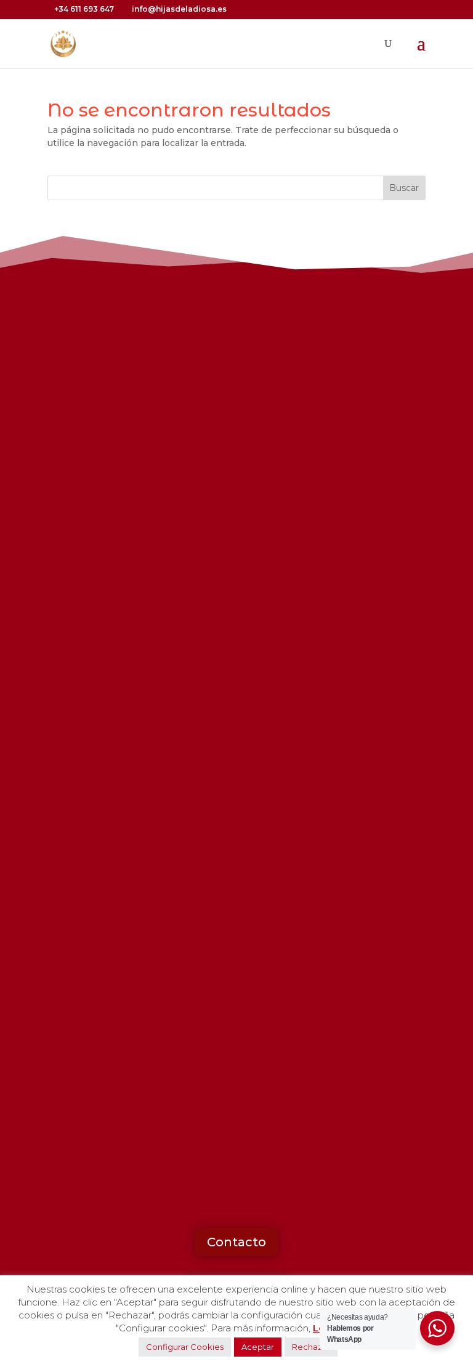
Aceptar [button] (257, 1347)
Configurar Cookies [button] (185, 1347)
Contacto (236, 1242)
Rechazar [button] (311, 1347)
